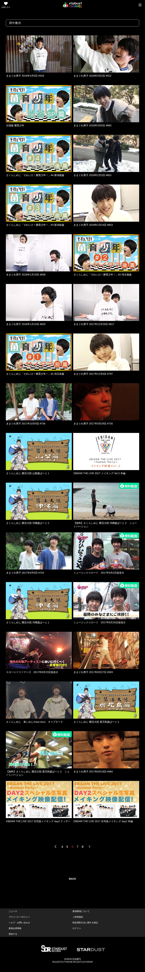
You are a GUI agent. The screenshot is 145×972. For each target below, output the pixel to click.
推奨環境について (80, 911)
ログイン (76, 928)
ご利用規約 (77, 917)
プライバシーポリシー (19, 917)
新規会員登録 (15, 928)
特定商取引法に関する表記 (85, 922)
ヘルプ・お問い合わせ (19, 922)
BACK (72, 878)
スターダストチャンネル (72, 5)
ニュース (13, 911)
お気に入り (5, 7)
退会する (13, 934)
